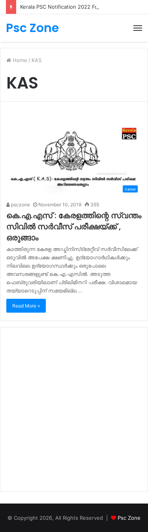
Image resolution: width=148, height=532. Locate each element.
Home (19, 60)
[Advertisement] (74, 409)
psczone (20, 205)
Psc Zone (129, 518)
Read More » (26, 306)
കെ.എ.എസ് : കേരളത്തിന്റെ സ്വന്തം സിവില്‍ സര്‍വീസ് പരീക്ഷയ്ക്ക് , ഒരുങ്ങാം (73, 226)
